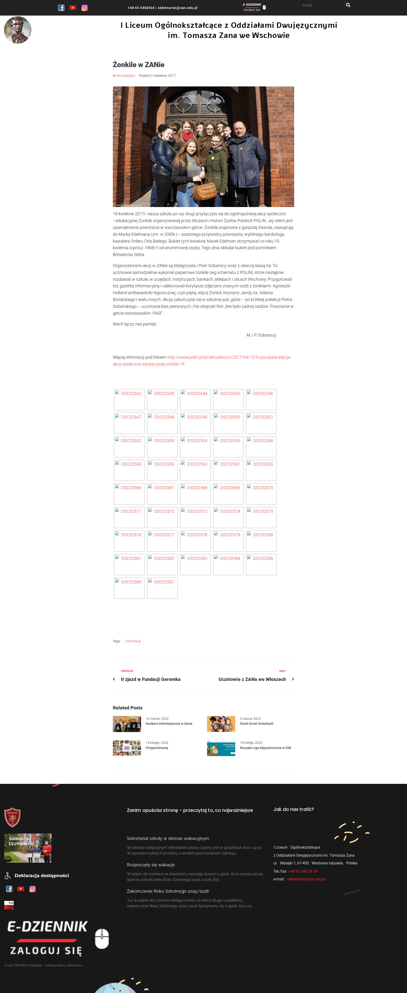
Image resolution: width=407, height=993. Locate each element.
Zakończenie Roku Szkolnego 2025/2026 (168, 891)
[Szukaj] (324, 5)
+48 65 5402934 (141, 8)
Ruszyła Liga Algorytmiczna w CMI (265, 748)
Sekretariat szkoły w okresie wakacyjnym (168, 838)
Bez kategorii (125, 75)
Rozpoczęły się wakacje (151, 864)
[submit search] (348, 5)
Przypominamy (157, 748)
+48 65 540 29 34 (302, 871)
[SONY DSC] (129, 399)
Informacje (133, 641)
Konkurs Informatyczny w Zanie (169, 723)
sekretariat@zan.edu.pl (177, 8)
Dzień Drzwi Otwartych (256, 723)
